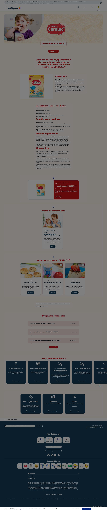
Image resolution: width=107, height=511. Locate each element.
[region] (53, 509)
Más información (18, 509)
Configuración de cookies (77, 508)
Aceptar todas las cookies (86, 508)
